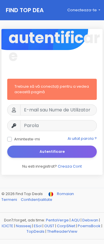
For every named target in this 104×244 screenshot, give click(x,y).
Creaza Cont (70, 166)
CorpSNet (66, 226)
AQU (75, 220)
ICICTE (7, 226)
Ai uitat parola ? (82, 138)
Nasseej (23, 226)
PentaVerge (57, 220)
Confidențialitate (36, 199)
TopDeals (35, 231)
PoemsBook (89, 226)
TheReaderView (62, 231)
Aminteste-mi (27, 139)
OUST (49, 226)
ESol (38, 226)
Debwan (90, 220)
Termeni (9, 199)
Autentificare (52, 151)
